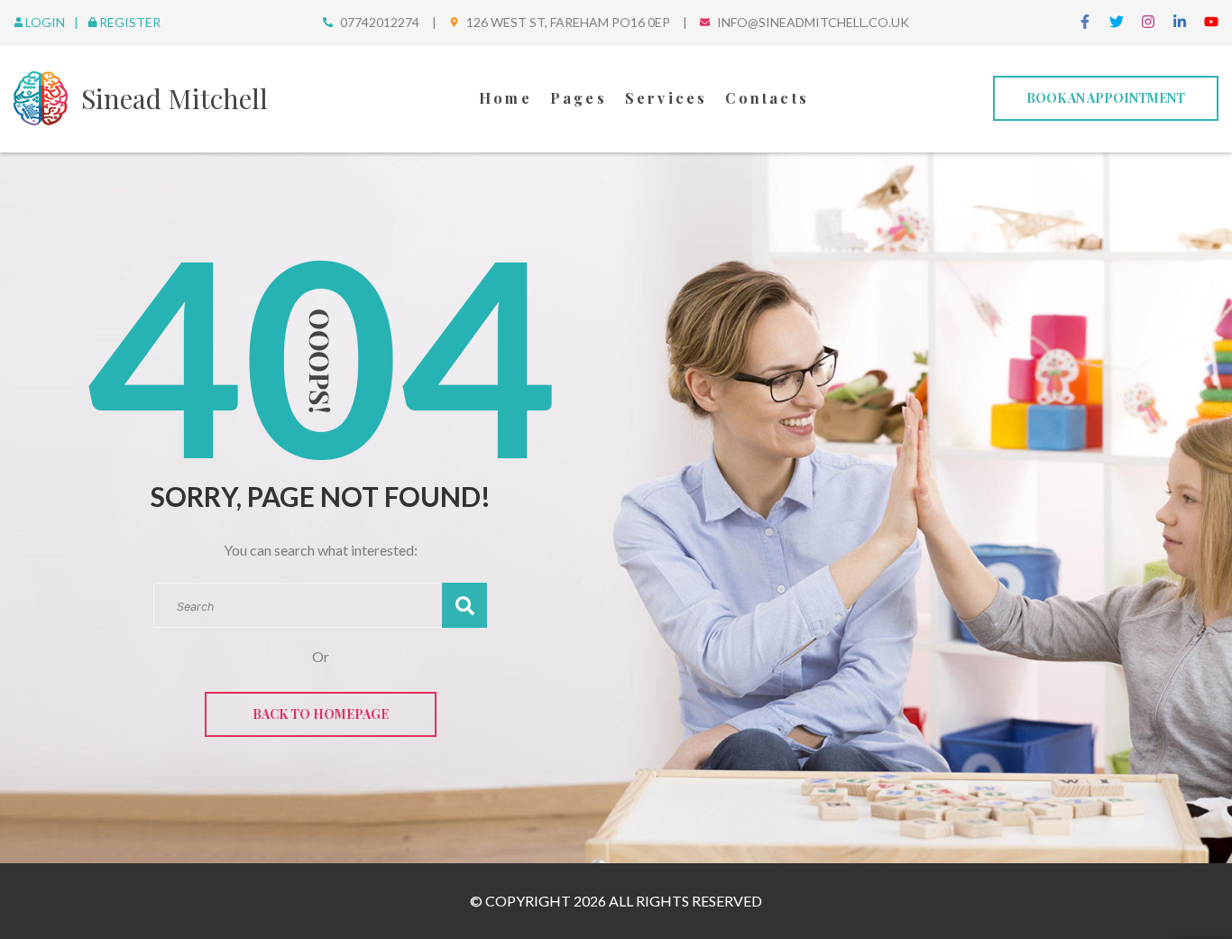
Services (666, 97)
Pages (578, 97)
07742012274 (379, 22)
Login (46, 22)
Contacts (767, 97)
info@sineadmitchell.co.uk (813, 22)
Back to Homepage (321, 714)
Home (505, 97)
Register (130, 22)
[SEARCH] (464, 605)
